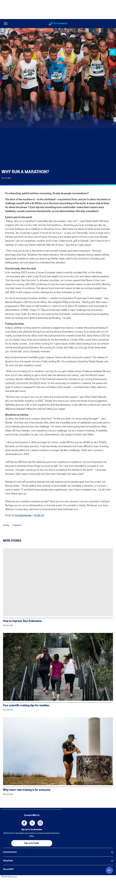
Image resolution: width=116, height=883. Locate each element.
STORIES (60, 23)
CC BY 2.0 (39, 515)
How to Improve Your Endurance (22, 621)
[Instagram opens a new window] (39, 822)
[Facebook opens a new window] (23, 822)
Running (6, 525)
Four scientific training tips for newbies (26, 705)
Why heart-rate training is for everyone (26, 790)
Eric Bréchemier (23, 515)
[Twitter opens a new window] (31, 822)
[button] (112, 52)
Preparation (17, 525)
